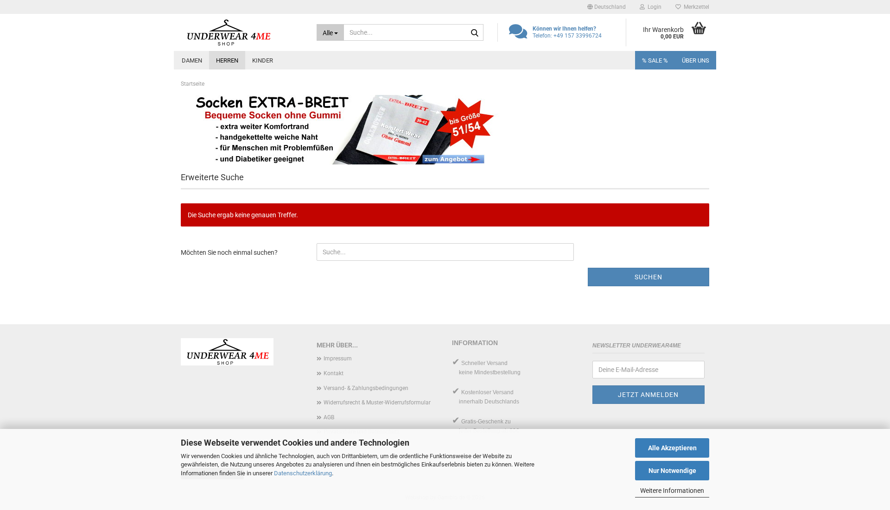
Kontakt (333, 373)
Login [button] (653, 7)
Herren (227, 60)
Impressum (338, 358)
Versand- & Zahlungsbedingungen (366, 388)
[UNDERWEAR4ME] (242, 32)
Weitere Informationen (672, 490)
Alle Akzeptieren (672, 448)
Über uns (695, 60)
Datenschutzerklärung (303, 473)
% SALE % (655, 60)
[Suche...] (474, 33)
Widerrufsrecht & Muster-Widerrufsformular (377, 402)
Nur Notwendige (672, 470)
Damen (192, 60)
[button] (606, 7)
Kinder (262, 60)
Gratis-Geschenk (482, 421)
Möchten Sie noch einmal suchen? (229, 252)
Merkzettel (695, 7)
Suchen (648, 277)
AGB (329, 417)
